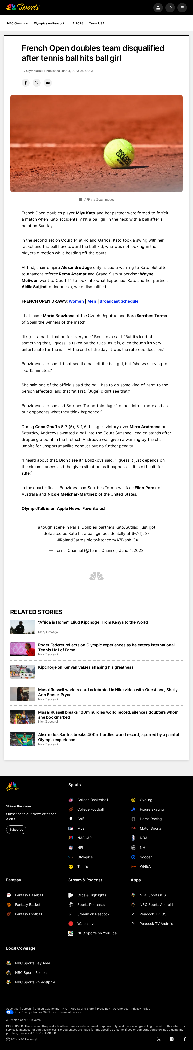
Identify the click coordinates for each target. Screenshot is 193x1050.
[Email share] (48, 83)
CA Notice (49, 1012)
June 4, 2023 (131, 550)
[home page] (23, 7)
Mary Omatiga (48, 632)
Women (76, 301)
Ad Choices (120, 1008)
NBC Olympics (17, 23)
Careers (27, 1008)
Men (91, 301)
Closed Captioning (47, 1008)
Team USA (96, 23)
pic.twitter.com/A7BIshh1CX (112, 539)
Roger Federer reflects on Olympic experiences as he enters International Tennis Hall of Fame (106, 647)
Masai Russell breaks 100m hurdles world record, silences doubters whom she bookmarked (108, 715)
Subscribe (16, 829)
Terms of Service (70, 1012)
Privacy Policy (140, 1008)
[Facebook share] (26, 83)
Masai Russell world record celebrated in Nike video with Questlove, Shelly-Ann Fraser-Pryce (108, 692)
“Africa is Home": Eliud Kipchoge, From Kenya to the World (93, 622)
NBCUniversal (33, 1020)
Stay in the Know (19, 806)
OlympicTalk (34, 71)
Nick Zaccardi (48, 654)
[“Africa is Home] (22, 627)
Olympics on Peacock (49, 23)
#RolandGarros (71, 539)
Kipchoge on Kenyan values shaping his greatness (85, 667)
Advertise (12, 1008)
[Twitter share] (37, 83)
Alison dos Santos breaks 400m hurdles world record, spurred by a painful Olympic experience (108, 737)
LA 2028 (77, 23)
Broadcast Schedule (119, 301)
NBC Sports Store (82, 1008)
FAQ (64, 1008)
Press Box (103, 1008)
